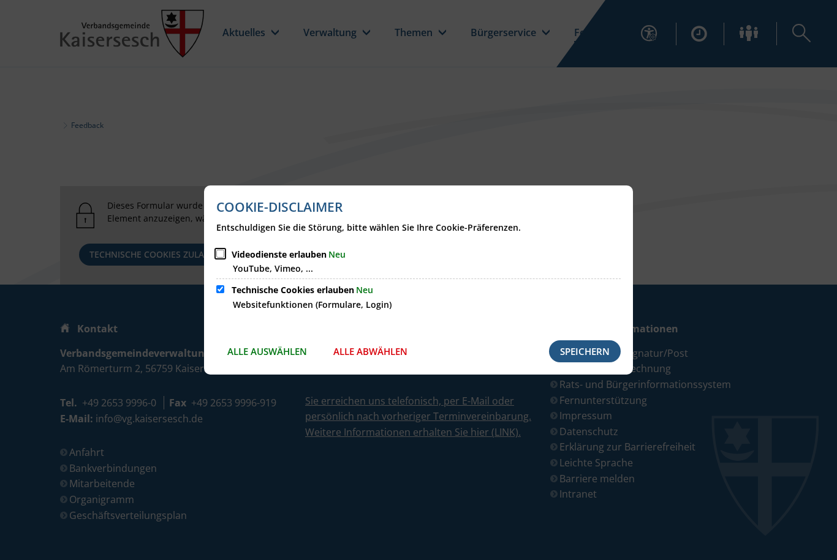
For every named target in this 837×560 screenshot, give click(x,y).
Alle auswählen (267, 351)
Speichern (585, 351)
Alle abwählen (370, 351)
